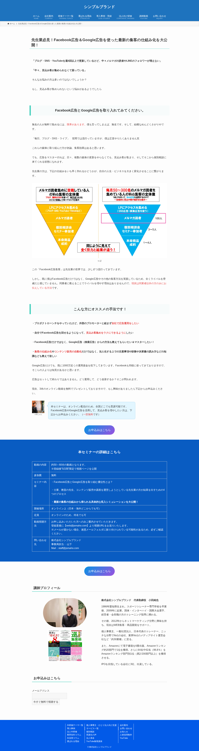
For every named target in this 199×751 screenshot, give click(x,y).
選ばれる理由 (73, 741)
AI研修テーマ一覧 (75, 725)
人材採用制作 (126, 735)
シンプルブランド (99, 7)
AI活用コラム (73, 738)
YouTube (124, 738)
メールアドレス (40, 690)
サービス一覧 (92, 728)
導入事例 (71, 728)
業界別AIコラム (74, 735)
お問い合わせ (126, 728)
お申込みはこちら (99, 430)
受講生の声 (91, 735)
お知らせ (124, 732)
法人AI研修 (72, 732)
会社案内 (124, 725)
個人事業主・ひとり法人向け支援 (101, 725)
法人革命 (90, 738)
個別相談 (90, 732)
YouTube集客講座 (94, 741)
